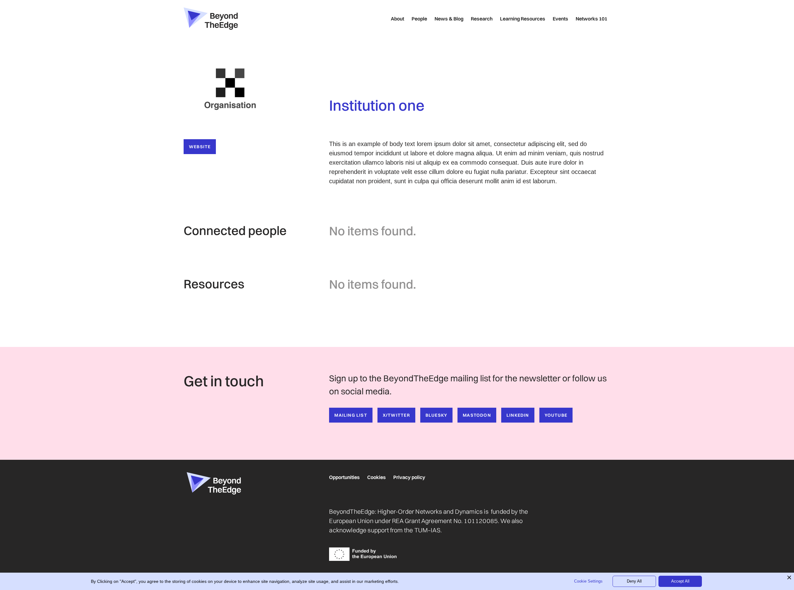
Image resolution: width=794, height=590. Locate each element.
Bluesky (436, 415)
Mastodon (477, 415)
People (419, 19)
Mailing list (350, 415)
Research (482, 19)
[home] (211, 18)
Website (200, 146)
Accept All (680, 581)
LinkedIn (517, 415)
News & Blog (449, 19)
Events (560, 19)
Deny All (634, 581)
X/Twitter (396, 415)
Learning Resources (522, 19)
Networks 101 (591, 19)
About (397, 19)
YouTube (556, 415)
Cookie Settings (588, 581)
